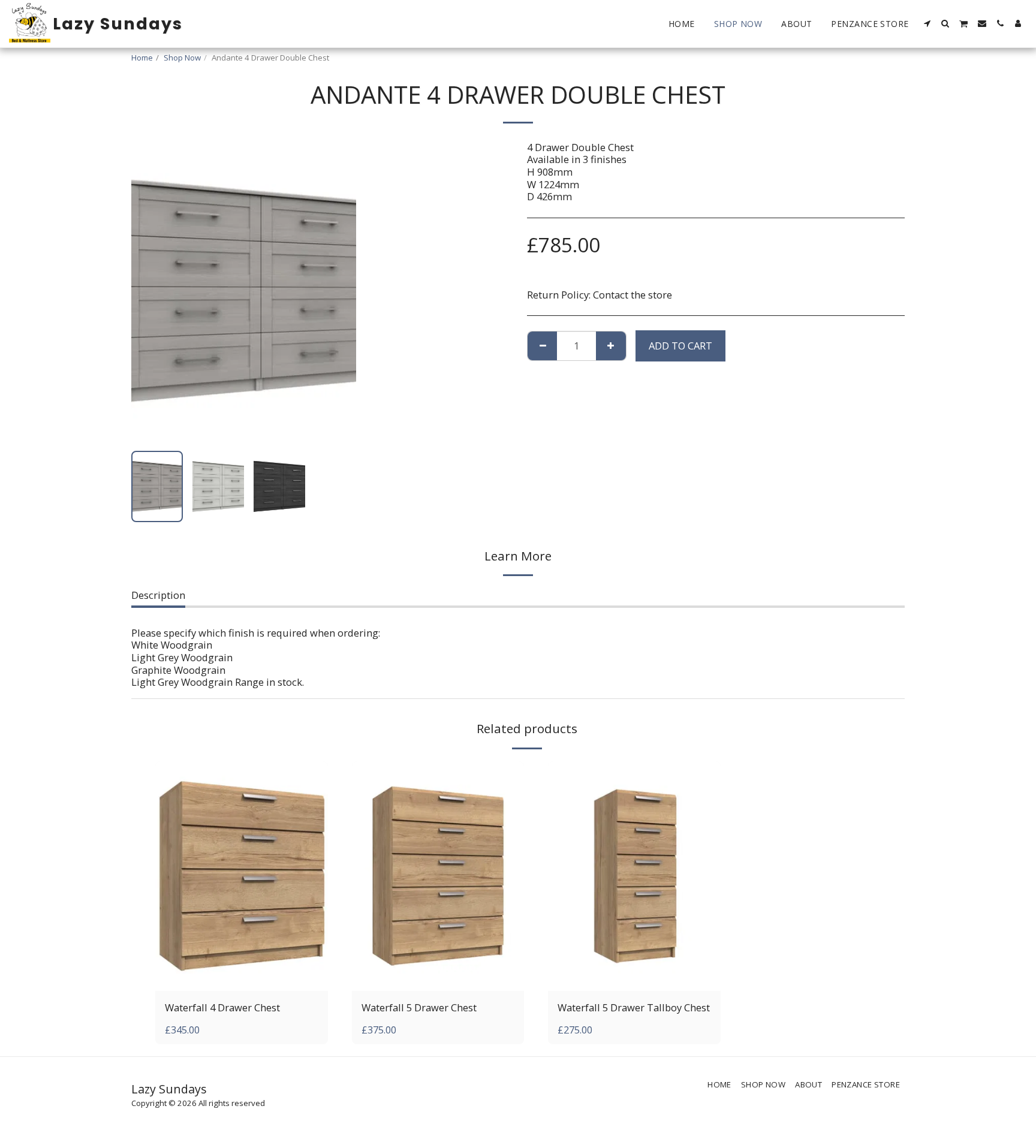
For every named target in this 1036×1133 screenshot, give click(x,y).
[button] (927, 23)
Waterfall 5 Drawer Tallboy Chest (634, 1007)
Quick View (241, 977)
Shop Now (182, 57)
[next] (337, 291)
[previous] (150, 291)
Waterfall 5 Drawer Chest (419, 1007)
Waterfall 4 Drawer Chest (222, 1007)
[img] (241, 876)
